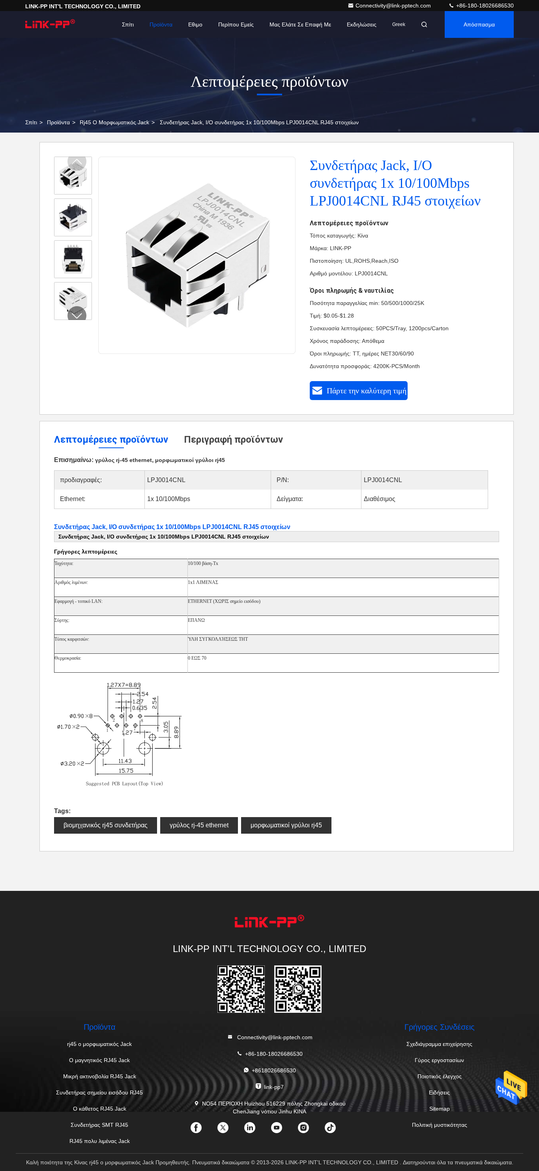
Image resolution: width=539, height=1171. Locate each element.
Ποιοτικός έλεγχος (439, 1076)
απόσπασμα (479, 24)
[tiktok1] (336, 1130)
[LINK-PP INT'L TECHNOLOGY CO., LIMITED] (50, 24)
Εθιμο (195, 24)
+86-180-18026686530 (484, 5)
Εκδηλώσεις (361, 24)
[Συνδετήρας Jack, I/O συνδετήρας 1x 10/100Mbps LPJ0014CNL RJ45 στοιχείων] (197, 255)
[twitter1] (229, 1130)
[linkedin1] (256, 1130)
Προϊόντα (161, 24)
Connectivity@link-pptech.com (394, 5)
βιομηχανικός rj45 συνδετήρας (106, 825)
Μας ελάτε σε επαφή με (300, 24)
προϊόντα (58, 122)
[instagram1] (309, 1130)
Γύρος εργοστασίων (439, 1060)
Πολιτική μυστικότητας (439, 1125)
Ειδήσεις (439, 1092)
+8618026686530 (274, 1070)
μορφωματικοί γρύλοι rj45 (286, 825)
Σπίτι (128, 24)
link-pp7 (274, 1087)
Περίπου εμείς (236, 24)
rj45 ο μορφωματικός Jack (114, 122)
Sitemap (439, 1109)
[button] (76, 315)
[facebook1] (202, 1130)
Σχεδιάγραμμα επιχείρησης (439, 1044)
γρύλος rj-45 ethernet (199, 825)
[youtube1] (283, 1130)
